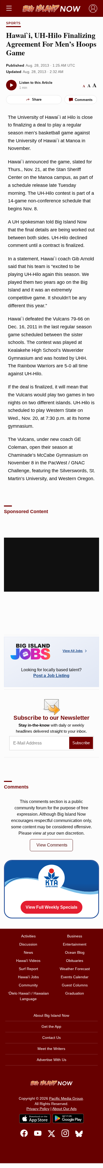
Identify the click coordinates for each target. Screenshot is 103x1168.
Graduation (74, 993)
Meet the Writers (51, 1049)
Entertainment (74, 944)
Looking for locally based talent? (51, 673)
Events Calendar (74, 977)
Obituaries (74, 960)
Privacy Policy (37, 1109)
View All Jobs (73, 651)
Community (28, 985)
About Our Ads (64, 1109)
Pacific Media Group (66, 1098)
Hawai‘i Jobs (28, 977)
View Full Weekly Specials (51, 907)
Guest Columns (75, 985)
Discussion (28, 944)
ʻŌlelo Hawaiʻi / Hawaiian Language (28, 996)
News (28, 952)
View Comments (51, 845)
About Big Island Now (51, 1015)
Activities (28, 936)
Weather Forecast (75, 969)
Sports (13, 23)
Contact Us (51, 1037)
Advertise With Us (51, 1060)
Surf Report (28, 969)
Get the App (51, 1026)
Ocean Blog (75, 952)
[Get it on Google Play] (68, 1118)
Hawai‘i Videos (28, 960)
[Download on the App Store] (34, 1118)
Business (74, 936)
